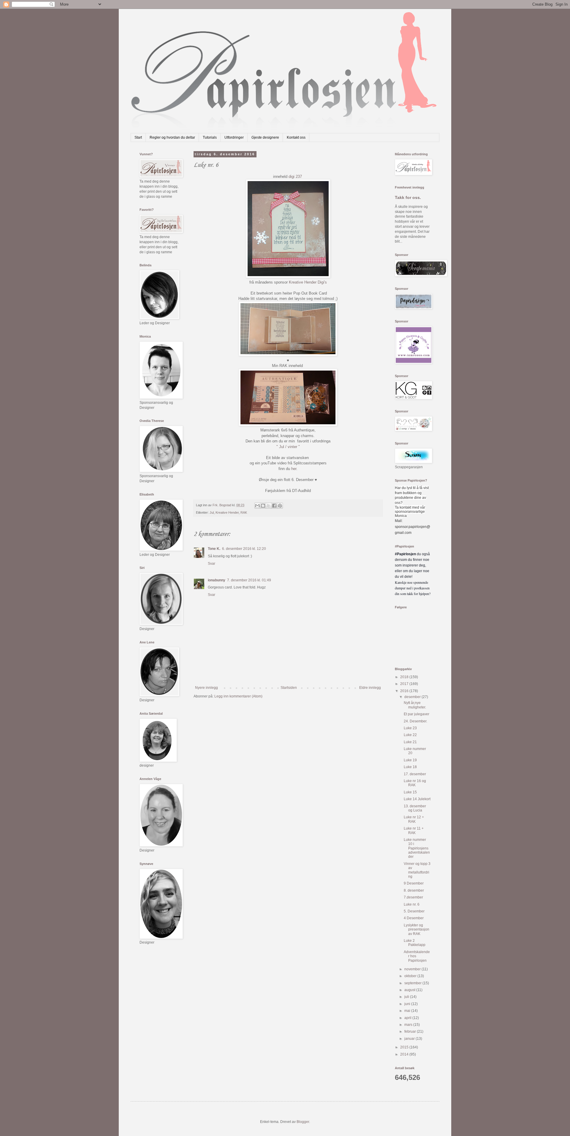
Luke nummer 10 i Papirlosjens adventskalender (417, 848)
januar (410, 1039)
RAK (243, 512)
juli (407, 997)
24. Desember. (415, 721)
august (410, 990)
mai (407, 1011)
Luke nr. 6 (411, 904)
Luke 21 (410, 742)
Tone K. (214, 549)
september (413, 983)
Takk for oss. (408, 197)
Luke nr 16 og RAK (415, 783)
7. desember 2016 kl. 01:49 (249, 580)
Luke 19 (410, 760)
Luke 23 (410, 728)
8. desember (414, 890)
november (413, 969)
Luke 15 (410, 792)
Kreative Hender (227, 512)
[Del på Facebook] (274, 506)
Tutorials (210, 137)
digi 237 (295, 176)
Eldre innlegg (370, 688)
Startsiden (289, 688)
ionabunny (216, 580)
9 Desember (414, 883)
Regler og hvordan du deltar (172, 137)
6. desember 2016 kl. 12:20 (244, 549)
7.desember (413, 897)
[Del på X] (269, 506)
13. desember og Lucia (415, 808)
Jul (212, 512)
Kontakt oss (296, 137)
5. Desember (414, 911)
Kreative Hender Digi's (308, 282)
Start (138, 137)
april (408, 1018)
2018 (404, 677)
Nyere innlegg (206, 688)
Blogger (303, 1122)
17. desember (415, 774)
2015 (404, 1047)
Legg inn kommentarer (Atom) (238, 696)
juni (407, 1004)
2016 (404, 691)
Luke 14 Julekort (417, 799)
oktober (410, 976)
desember (413, 697)
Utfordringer (234, 137)
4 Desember (414, 918)
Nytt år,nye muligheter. (415, 705)
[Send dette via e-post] (257, 506)
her (293, 468)
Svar (211, 563)
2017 (404, 684)
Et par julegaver (416, 714)
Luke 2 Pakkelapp (414, 943)
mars (408, 1025)
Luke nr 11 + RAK (414, 830)
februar (410, 1031)
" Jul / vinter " (288, 446)
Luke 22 (410, 735)
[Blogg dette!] (263, 506)
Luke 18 (410, 767)
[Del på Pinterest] (280, 506)
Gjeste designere (265, 137)
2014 (404, 1054)
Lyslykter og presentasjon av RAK (416, 929)
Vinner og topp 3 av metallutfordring (417, 870)
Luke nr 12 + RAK (414, 819)
